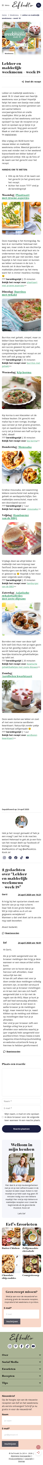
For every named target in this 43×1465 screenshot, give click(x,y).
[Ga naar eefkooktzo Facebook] (15, 857)
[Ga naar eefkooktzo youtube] (27, 857)
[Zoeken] (38, 5)
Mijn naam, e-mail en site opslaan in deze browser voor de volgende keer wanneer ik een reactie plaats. (22, 1117)
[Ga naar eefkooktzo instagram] (4, 857)
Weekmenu (14, 15)
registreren (10, 134)
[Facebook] (21, 1346)
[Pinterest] (15, 1346)
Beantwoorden (12, 933)
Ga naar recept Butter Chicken (11, 1240)
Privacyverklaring (16, 1458)
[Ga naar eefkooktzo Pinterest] (10, 857)
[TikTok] (27, 1346)
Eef (5, 942)
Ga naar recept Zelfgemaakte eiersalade (31, 1240)
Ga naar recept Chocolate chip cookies (11, 1267)
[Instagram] (10, 1346)
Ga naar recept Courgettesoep (31, 1267)
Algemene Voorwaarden (21, 1456)
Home (4, 15)
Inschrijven (12, 1321)
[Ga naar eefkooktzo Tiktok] (21, 857)
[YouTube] (33, 1346)
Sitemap (21, 1461)
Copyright (29, 1458)
